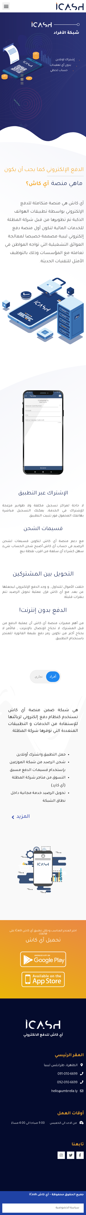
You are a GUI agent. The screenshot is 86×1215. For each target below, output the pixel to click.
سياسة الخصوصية (67, 1207)
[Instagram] (61, 1155)
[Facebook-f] (80, 1155)
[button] (6, 6)
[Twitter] (70, 1155)
